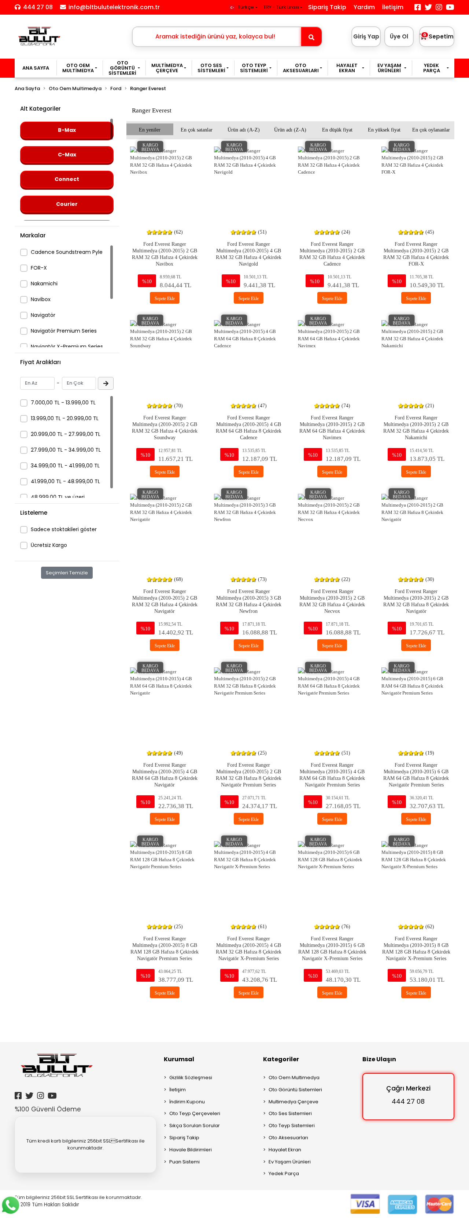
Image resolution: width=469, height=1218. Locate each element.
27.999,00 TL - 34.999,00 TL (66, 449)
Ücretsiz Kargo (49, 545)
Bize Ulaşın (379, 1059)
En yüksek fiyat (384, 129)
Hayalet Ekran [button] (347, 68)
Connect (67, 179)
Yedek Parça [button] (431, 68)
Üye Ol (399, 36)
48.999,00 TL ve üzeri (58, 497)
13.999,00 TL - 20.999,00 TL (65, 418)
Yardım (364, 7)
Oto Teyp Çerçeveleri (194, 1113)
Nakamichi (44, 283)
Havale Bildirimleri (190, 1149)
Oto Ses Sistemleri (290, 1113)
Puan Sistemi (184, 1161)
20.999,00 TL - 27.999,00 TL (65, 434)
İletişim (392, 7)
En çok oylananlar (431, 129)
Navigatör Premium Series (64, 330)
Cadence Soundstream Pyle (67, 252)
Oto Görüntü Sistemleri (295, 1089)
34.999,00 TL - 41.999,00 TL (65, 465)
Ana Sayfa (35, 67)
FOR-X (39, 267)
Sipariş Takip (327, 7)
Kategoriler (281, 1059)
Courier (67, 204)
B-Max (67, 130)
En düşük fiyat (337, 129)
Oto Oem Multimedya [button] (78, 68)
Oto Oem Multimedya (294, 1077)
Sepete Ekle (165, 298)
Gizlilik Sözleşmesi (190, 1077)
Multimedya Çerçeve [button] (167, 68)
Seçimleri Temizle (67, 572)
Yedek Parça (284, 1173)
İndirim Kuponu (187, 1101)
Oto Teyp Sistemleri (292, 1125)
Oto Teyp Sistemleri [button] (254, 68)
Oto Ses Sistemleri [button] (211, 68)
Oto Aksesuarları (288, 1137)
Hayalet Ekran (285, 1149)
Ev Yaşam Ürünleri (290, 1161)
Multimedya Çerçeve (293, 1101)
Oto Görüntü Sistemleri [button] (122, 67)
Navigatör (43, 315)
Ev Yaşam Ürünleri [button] (389, 68)
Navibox (41, 299)
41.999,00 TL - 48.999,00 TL (65, 481)
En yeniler (149, 129)
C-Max (67, 154)
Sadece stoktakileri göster (64, 529)
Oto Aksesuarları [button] (301, 68)
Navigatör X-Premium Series (67, 346)
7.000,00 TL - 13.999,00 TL (63, 402)
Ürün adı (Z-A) (290, 129)
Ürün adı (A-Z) (244, 129)
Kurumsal (179, 1059)
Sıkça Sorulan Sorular (194, 1125)
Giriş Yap (366, 36)
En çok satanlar (197, 129)
